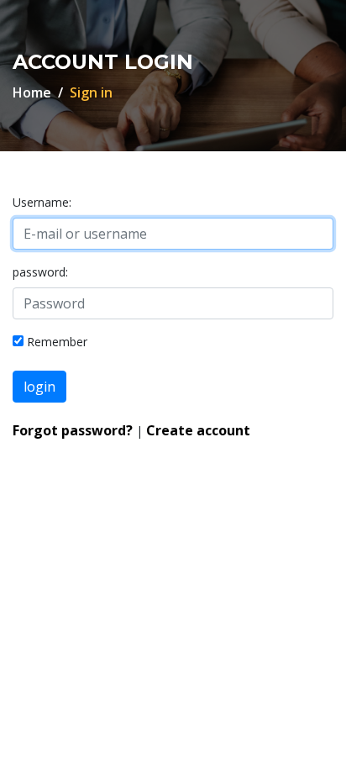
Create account (198, 430)
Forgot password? (73, 430)
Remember (57, 342)
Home (32, 92)
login (39, 386)
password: (40, 272)
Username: (42, 202)
